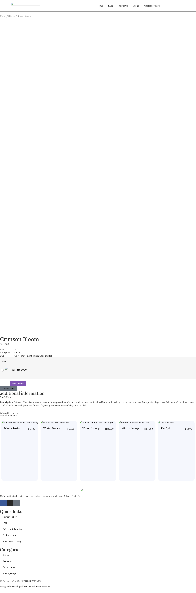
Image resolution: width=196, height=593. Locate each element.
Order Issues (9, 535)
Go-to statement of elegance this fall (33, 355)
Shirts (10, 16)
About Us (123, 5)
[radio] (14, 370)
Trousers (7, 561)
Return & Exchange (12, 541)
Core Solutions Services (38, 586)
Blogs (136, 5)
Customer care (152, 5)
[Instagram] (10, 503)
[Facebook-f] (3, 503)
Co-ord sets (9, 567)
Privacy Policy (10, 516)
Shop (110, 5)
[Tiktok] (16, 503)
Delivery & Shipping (12, 529)
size (4, 361)
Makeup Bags (9, 573)
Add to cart (18, 383)
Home (100, 5)
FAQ (5, 523)
